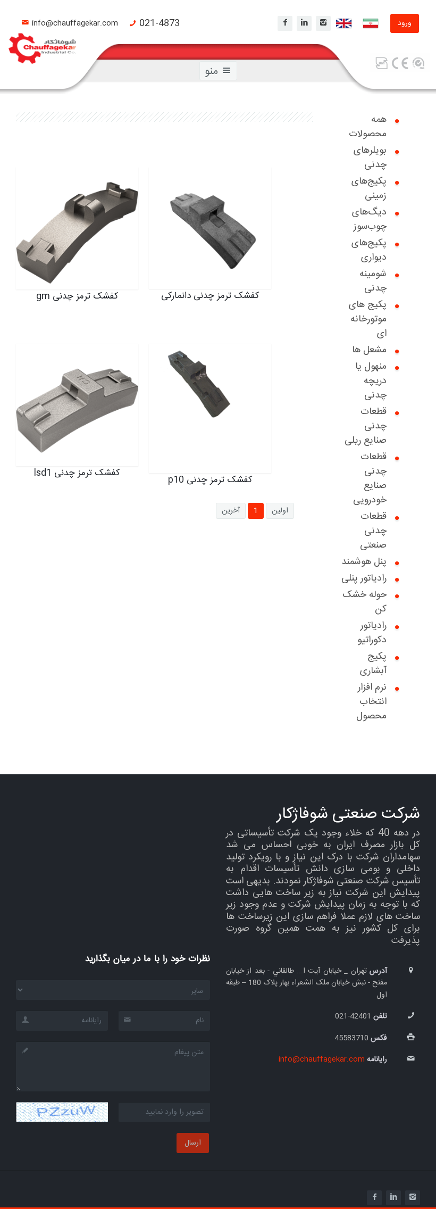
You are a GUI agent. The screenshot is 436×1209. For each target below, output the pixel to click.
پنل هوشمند (364, 562)
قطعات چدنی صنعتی (373, 531)
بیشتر (108, 265)
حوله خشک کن (364, 602)
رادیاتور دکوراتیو (372, 633)
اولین (280, 510)
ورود (405, 23)
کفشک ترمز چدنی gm (81, 187)
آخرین (231, 510)
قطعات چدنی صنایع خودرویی (370, 478)
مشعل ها (369, 350)
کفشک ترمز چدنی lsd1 (79, 364)
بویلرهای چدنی (370, 158)
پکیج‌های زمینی (369, 188)
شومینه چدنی (373, 281)
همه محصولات (368, 127)
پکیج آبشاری (373, 664)
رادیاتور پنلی (364, 578)
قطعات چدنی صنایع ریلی (366, 426)
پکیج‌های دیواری (369, 250)
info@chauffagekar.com (75, 23)
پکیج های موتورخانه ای (368, 319)
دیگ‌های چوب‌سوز (369, 219)
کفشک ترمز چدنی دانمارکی (222, 194)
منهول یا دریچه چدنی (371, 381)
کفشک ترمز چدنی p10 (213, 364)
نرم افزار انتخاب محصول (371, 702)
